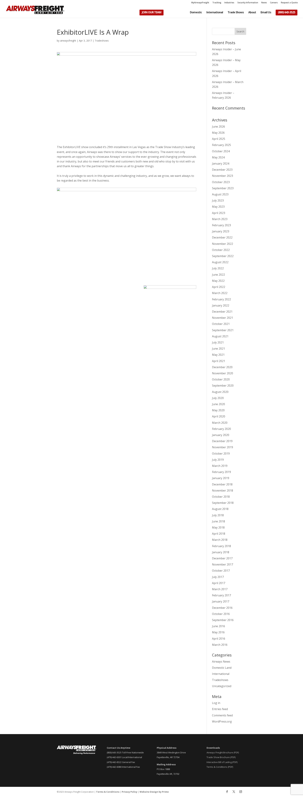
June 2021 (218, 348)
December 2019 (222, 441)
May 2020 (218, 410)
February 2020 (221, 429)
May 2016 (218, 632)
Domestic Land (221, 668)
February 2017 (221, 595)
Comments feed (222, 715)
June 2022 (218, 275)
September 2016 (223, 620)
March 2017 (219, 589)
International (214, 12)
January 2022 (220, 305)
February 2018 (221, 546)
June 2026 (218, 126)
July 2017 (218, 577)
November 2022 (222, 244)
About (252, 12)
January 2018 (220, 552)
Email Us (266, 12)
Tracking (216, 3)
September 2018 (223, 503)
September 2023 (223, 188)
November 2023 (222, 176)
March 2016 (219, 645)
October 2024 (221, 151)
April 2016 (218, 639)
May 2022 (218, 281)
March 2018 (219, 540)
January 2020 (220, 435)
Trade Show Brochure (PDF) (221, 757)
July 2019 (218, 460)
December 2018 (222, 484)
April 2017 (218, 583)
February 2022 (221, 299)
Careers (274, 3)
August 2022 (220, 262)
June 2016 (218, 626)
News (264, 3)
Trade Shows (236, 12)
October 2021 (221, 324)
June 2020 (218, 404)
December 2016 (222, 608)
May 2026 (218, 133)
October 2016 (221, 614)
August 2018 (220, 509)
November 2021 (222, 318)
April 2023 (218, 213)
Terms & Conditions (107, 791)
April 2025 (218, 139)
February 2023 (221, 225)
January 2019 (220, 478)
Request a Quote (289, 3)
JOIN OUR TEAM (151, 12)
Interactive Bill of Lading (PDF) (222, 762)
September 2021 (223, 330)
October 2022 (221, 250)
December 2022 (222, 237)
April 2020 (218, 416)
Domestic (196, 12)
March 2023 (219, 219)
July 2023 (218, 200)
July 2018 (218, 515)
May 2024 (218, 157)
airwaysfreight (68, 40)
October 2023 (221, 182)
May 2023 (218, 207)
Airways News (221, 661)
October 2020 (221, 379)
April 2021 (218, 361)
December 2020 (222, 367)
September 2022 (223, 256)
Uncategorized (221, 686)
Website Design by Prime (154, 791)
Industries (229, 3)
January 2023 (220, 231)
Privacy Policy (129, 791)
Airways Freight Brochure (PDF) (223, 752)
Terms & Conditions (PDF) (220, 766)
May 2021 (218, 355)
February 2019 (221, 472)
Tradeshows (102, 40)
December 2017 (222, 558)
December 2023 (222, 170)
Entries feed (220, 709)
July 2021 (218, 342)
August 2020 (220, 392)
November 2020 (222, 373)
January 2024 (220, 163)
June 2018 (218, 521)
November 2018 (222, 490)
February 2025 (221, 145)
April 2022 (218, 287)
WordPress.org (222, 721)
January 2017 (220, 601)
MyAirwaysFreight (200, 3)
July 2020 (218, 398)
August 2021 (220, 336)
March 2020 (219, 423)
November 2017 (222, 564)
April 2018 (218, 534)
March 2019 (219, 466)
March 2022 (219, 293)
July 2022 (218, 268)
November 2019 (222, 447)
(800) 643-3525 (286, 12)
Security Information (247, 3)
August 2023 (220, 194)
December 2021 (222, 312)
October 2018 (221, 497)
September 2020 (223, 385)
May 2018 (218, 527)
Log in (216, 703)
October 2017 (221, 571)
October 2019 (221, 453)
